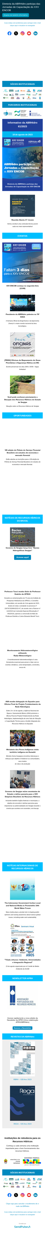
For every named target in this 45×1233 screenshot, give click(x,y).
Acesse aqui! (22, 557)
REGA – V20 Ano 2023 (23, 1124)
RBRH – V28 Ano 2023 (23, 1079)
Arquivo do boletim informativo (16, 15)
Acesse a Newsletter (22, 1028)
